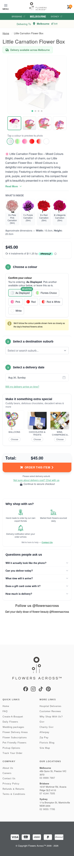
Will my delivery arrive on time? (22, 386)
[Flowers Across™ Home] (37, 6)
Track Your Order (12, 753)
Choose (14, 439)
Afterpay (44, 732)
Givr (42, 721)
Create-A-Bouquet (13, 716)
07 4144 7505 (47, 793)
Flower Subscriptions (15, 737)
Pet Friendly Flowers (15, 742)
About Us (8, 768)
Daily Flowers (10, 721)
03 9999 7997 (47, 778)
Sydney (55, 16)
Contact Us (47, 542)
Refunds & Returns (13, 789)
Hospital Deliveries (50, 706)
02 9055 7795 (47, 809)
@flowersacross (45, 605)
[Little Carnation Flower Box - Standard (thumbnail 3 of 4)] (44, 123)
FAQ (5, 711)
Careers (7, 773)
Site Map (45, 748)
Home (6, 33)
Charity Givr (47, 727)
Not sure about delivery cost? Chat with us (36, 480)
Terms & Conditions (14, 794)
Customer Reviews (50, 711)
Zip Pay (44, 737)
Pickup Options (11, 748)
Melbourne (38, 16)
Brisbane (17, 16)
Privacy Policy (11, 783)
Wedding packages (13, 727)
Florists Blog (47, 742)
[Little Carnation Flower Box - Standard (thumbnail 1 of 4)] (14, 123)
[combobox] (35, 350)
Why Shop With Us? (51, 716)
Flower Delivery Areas (15, 732)
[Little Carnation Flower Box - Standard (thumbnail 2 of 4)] (29, 123)
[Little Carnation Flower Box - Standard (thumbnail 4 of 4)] (60, 123)
